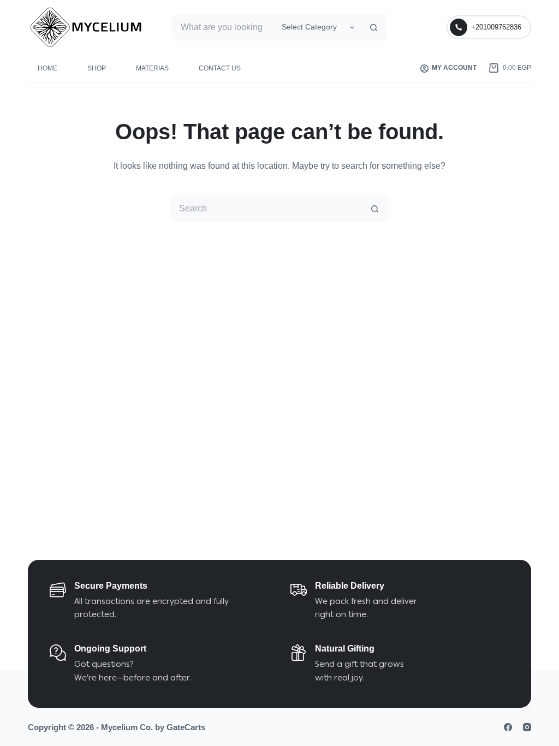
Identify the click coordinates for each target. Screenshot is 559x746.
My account (454, 68)
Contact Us (220, 68)
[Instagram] (527, 727)
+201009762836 (496, 27)
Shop (96, 68)
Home (47, 68)
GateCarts (185, 727)
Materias (152, 68)
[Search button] (373, 27)
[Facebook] (508, 727)
